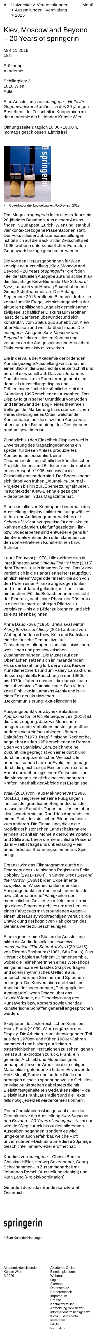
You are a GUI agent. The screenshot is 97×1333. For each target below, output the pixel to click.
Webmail (56, 1276)
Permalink (57, 1328)
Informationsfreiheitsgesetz (70, 1312)
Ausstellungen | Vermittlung (41, 10)
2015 (20, 15)
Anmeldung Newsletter (66, 1308)
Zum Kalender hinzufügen (24, 1238)
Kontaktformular (62, 1304)
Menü (87, 4)
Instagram (57, 1320)
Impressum (58, 1296)
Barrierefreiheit (61, 1292)
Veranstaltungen (53, 4)
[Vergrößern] (5, 205)
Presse (55, 1300)
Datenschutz (59, 1288)
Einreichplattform (62, 1272)
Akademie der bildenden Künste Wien (21, 1270)
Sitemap (56, 1284)
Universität (21, 4)
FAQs (54, 1324)
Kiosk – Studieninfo (64, 1316)
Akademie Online (62, 1267)
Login (54, 1280)
